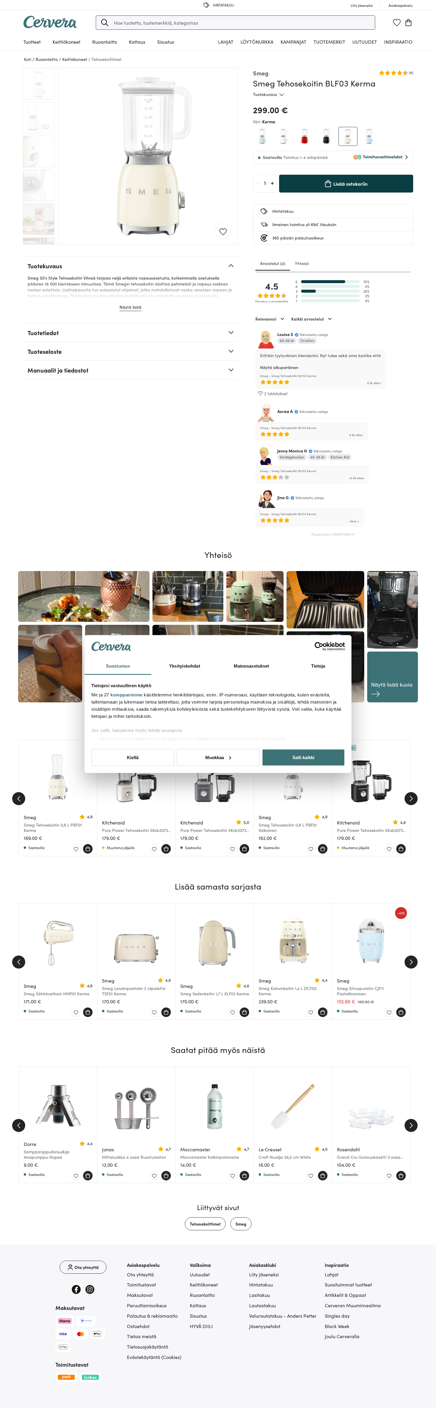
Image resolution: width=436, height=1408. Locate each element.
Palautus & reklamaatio (152, 1315)
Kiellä (133, 757)
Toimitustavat (141, 1284)
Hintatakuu (261, 1284)
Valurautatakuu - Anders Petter (282, 1315)
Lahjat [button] (225, 41)
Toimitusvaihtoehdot (382, 157)
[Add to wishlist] (223, 231)
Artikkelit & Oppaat (345, 1295)
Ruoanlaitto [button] (104, 41)
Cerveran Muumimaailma (353, 1305)
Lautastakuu (262, 1305)
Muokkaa (214, 757)
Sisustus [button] (165, 41)
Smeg (240, 1224)
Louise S (285, 334)
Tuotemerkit (329, 41)
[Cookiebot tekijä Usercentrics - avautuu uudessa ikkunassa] (319, 646)
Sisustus (198, 1315)
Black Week (337, 1326)
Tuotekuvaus (265, 94)
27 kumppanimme (123, 694)
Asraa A (285, 411)
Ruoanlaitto (202, 1295)
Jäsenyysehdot (264, 1326)
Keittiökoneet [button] (66, 41)
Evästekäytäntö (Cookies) (154, 1357)
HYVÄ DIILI (201, 1326)
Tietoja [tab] (318, 665)
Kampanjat (293, 41)
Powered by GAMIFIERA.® (333, 534)
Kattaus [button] (137, 41)
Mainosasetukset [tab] (251, 665)
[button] (104, 22)
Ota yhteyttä (140, 1274)
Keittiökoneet (204, 1284)
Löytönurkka (257, 41)
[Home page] (50, 26)
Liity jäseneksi (264, 1274)
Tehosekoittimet (205, 1224)
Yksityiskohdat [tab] (184, 665)
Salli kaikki (303, 757)
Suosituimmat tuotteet (348, 1284)
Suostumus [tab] (118, 665)
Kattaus (198, 1305)
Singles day (337, 1315)
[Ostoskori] (408, 22)
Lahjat (331, 1274)
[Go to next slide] (411, 798)
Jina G (283, 497)
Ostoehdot (138, 1326)
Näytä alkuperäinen (279, 367)
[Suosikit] (397, 22)
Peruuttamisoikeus (147, 1305)
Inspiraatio (398, 41)
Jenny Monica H (292, 451)
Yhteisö (302, 263)
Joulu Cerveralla (342, 1336)
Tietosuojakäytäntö (147, 1346)
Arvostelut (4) (272, 263)
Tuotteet (32, 41)
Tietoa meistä (141, 1336)
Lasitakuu (259, 1295)
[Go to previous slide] (18, 798)
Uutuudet (364, 41)
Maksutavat (140, 1295)
